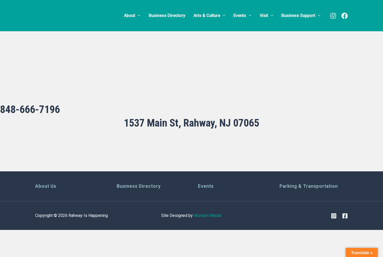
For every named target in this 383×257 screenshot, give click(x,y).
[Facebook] (344, 15)
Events (206, 186)
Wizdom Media (207, 215)
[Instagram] (333, 15)
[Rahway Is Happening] (67, 15)
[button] (137, 15)
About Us (45, 186)
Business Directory (139, 186)
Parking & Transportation (309, 186)
